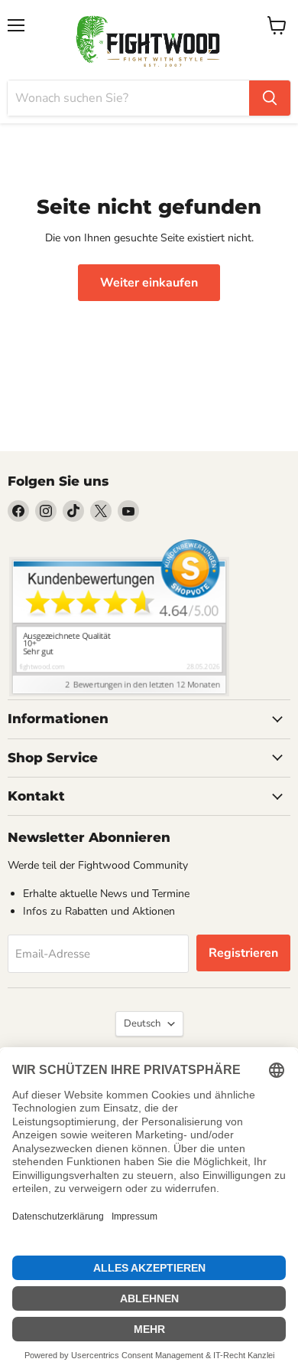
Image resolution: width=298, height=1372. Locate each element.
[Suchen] (269, 98)
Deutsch (142, 1023)
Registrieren (243, 953)
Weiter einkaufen (149, 282)
